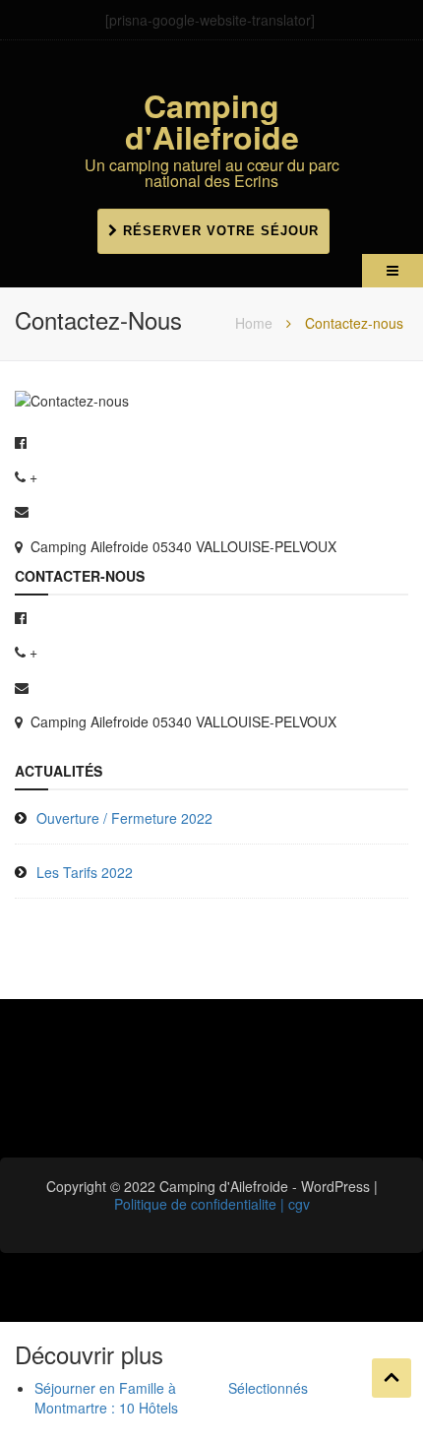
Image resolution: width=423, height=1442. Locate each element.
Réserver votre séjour (218, 230)
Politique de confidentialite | (201, 1204)
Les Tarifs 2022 (84, 872)
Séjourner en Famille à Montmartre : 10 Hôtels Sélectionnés (171, 1397)
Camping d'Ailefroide (212, 121)
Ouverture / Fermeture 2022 (124, 818)
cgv (299, 1204)
